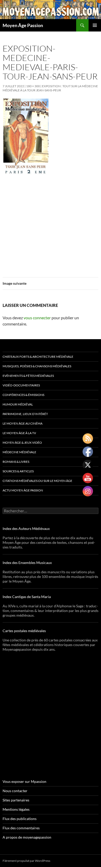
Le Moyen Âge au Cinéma (22, 423)
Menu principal (95, 25)
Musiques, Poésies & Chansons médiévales (37, 366)
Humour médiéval (18, 404)
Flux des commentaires (21, 828)
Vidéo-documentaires (21, 385)
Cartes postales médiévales (24, 631)
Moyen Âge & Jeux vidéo (22, 442)
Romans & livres (16, 462)
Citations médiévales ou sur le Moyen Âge (37, 481)
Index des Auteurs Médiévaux (26, 528)
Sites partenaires (16, 800)
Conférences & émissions (23, 395)
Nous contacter (15, 791)
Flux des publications (20, 818)
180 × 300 (33, 86)
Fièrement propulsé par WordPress (26, 861)
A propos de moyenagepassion (27, 837)
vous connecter (37, 317)
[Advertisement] (50, 223)
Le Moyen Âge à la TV (19, 433)
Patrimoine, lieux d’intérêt (25, 414)
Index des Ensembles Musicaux (27, 562)
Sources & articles (18, 471)
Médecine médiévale (19, 452)
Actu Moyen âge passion (23, 490)
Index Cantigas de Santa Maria (27, 596)
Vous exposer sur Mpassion (24, 781)
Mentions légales (16, 809)
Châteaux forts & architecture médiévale (38, 357)
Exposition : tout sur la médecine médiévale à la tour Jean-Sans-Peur (50, 88)
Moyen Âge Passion (23, 25)
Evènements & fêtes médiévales (28, 376)
